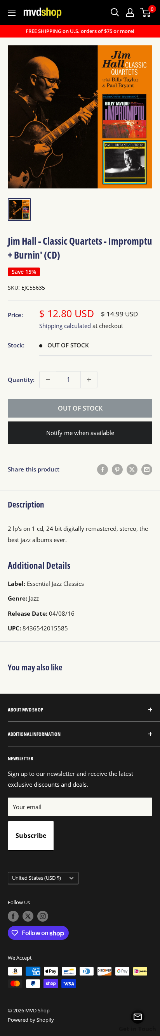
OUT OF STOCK (80, 408)
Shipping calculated (65, 326)
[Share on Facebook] (102, 469)
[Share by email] (146, 469)
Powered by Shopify (31, 1019)
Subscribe (31, 835)
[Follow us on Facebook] (13, 916)
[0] (146, 12)
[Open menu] (12, 13)
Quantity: (21, 379)
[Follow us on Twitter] (28, 916)
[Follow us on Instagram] (42, 916)
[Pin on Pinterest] (117, 469)
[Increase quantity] (89, 379)
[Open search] (115, 12)
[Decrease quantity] (48, 379)
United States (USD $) (36, 877)
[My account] (130, 12)
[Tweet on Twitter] (132, 469)
